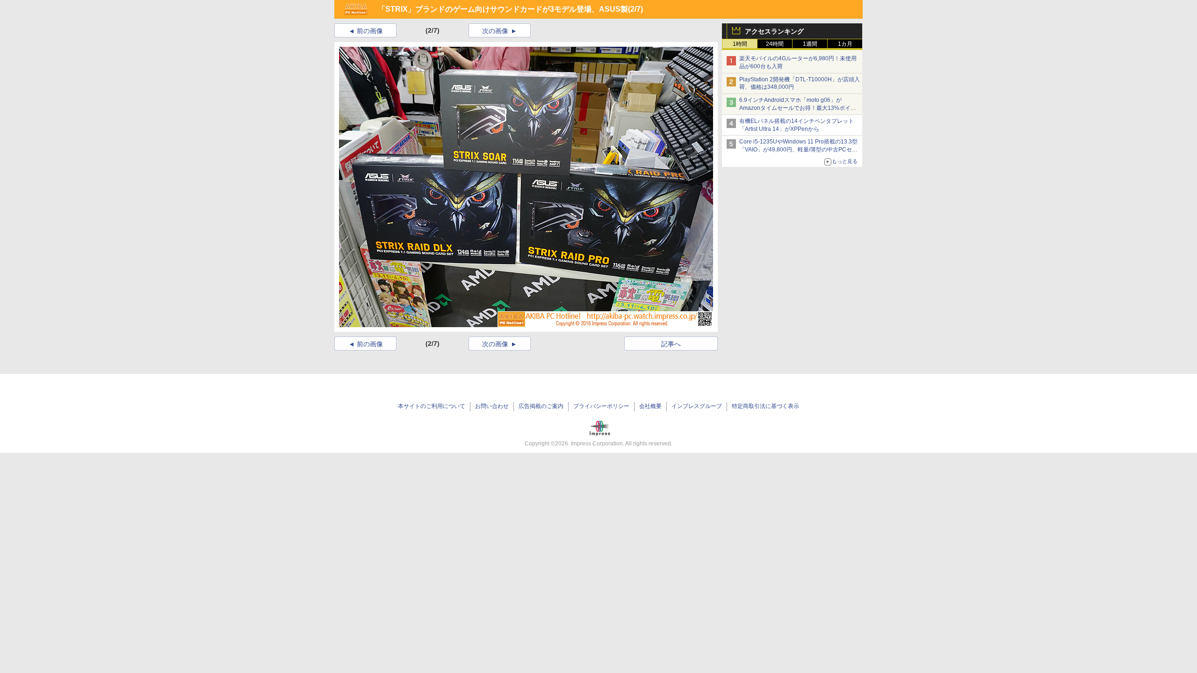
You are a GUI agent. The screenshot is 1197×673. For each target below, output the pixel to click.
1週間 (810, 44)
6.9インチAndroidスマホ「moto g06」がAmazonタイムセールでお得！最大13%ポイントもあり (797, 108)
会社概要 (650, 406)
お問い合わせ (492, 406)
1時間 (740, 44)
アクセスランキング (774, 31)
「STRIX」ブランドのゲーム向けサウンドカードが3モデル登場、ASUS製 (503, 9)
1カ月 (845, 44)
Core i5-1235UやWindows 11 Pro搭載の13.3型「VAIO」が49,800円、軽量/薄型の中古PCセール (798, 149)
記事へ (671, 344)
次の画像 (495, 31)
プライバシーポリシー (601, 406)
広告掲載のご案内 (541, 406)
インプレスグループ (696, 406)
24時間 (775, 44)
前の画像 (370, 31)
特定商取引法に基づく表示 (765, 406)
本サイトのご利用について (431, 406)
